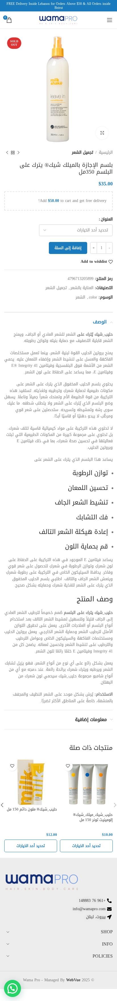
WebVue (73, 980)
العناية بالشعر (81, 288)
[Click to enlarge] (102, 133)
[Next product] (7, 152)
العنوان (107, 219)
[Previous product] (18, 152)
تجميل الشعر (82, 152)
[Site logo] (58, 20)
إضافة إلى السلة (68, 247)
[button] (12, 988)
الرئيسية (106, 152)
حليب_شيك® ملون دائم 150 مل (32, 809)
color (93, 297)
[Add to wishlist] (68, 766)
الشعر (80, 297)
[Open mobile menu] (109, 20)
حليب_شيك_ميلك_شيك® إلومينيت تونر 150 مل (93, 817)
